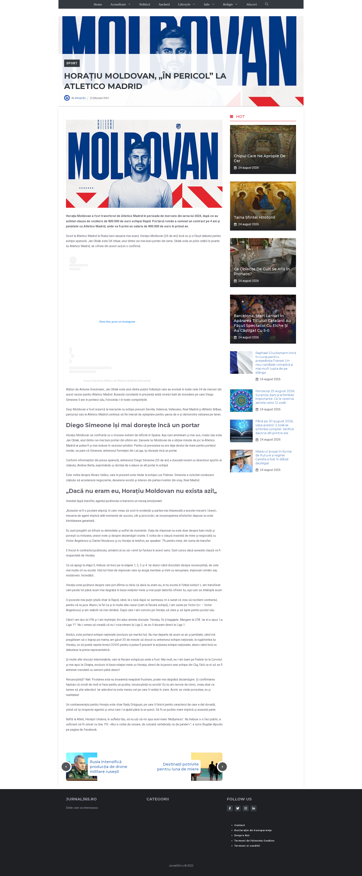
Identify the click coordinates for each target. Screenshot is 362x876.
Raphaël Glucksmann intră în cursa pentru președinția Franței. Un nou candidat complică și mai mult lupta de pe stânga (275, 362)
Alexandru (80, 98)
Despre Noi (242, 835)
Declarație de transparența (253, 830)
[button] (266, 4)
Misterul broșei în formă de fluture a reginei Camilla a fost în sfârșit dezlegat (273, 457)
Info (207, 4)
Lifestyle (184, 4)
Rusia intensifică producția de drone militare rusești (108, 767)
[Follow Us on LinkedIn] (254, 808)
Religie (228, 4)
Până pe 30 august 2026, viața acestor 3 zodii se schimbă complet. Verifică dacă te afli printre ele (274, 427)
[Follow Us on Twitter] (238, 808)
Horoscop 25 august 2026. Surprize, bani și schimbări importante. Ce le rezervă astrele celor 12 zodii (275, 397)
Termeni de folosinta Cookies (254, 840)
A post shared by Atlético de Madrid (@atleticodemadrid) (117, 380)
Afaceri (251, 4)
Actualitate (118, 4)
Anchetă (164, 4)
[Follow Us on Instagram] (246, 808)
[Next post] (222, 766)
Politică (144, 4)
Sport (71, 63)
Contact (239, 825)
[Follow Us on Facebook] (230, 808)
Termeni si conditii (247, 845)
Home (98, 4)
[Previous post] (66, 766)
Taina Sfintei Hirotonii (254, 217)
